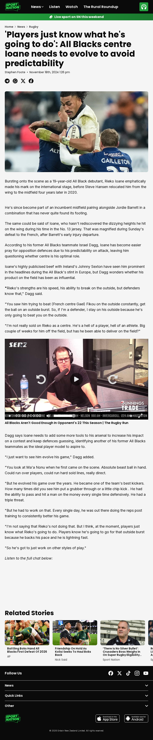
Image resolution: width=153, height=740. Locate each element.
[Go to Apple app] (108, 718)
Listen (54, 6)
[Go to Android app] (136, 718)
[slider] (76, 410)
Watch (72, 6)
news (21, 26)
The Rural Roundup (100, 6)
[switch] (47, 415)
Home (9, 27)
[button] (41, 379)
